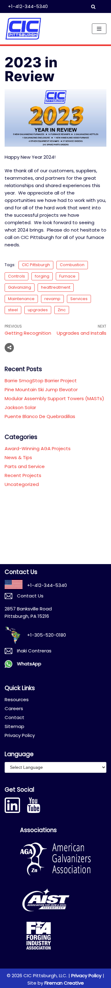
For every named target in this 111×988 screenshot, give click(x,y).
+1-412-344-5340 (28, 6)
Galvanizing (19, 287)
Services (79, 298)
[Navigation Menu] (99, 28)
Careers (14, 708)
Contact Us (30, 595)
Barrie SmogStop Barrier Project (41, 380)
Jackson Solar (20, 407)
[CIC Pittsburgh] (23, 28)
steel (13, 309)
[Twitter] (34, 347)
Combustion (72, 264)
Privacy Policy (20, 735)
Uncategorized (22, 484)
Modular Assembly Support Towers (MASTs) (54, 398)
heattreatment (55, 287)
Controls (16, 276)
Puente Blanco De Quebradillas (40, 416)
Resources (17, 699)
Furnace (67, 276)
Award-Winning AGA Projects (38, 448)
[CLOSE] (97, 6)
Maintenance (21, 298)
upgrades (38, 309)
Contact (14, 717)
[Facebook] (22, 347)
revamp (52, 298)
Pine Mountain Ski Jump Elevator (41, 389)
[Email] (46, 347)
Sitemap (14, 726)
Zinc (62, 309)
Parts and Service (25, 466)
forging (42, 276)
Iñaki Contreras (34, 650)
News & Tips (18, 457)
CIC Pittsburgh (36, 264)
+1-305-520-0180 (46, 635)
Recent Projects (23, 475)
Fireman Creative (64, 983)
